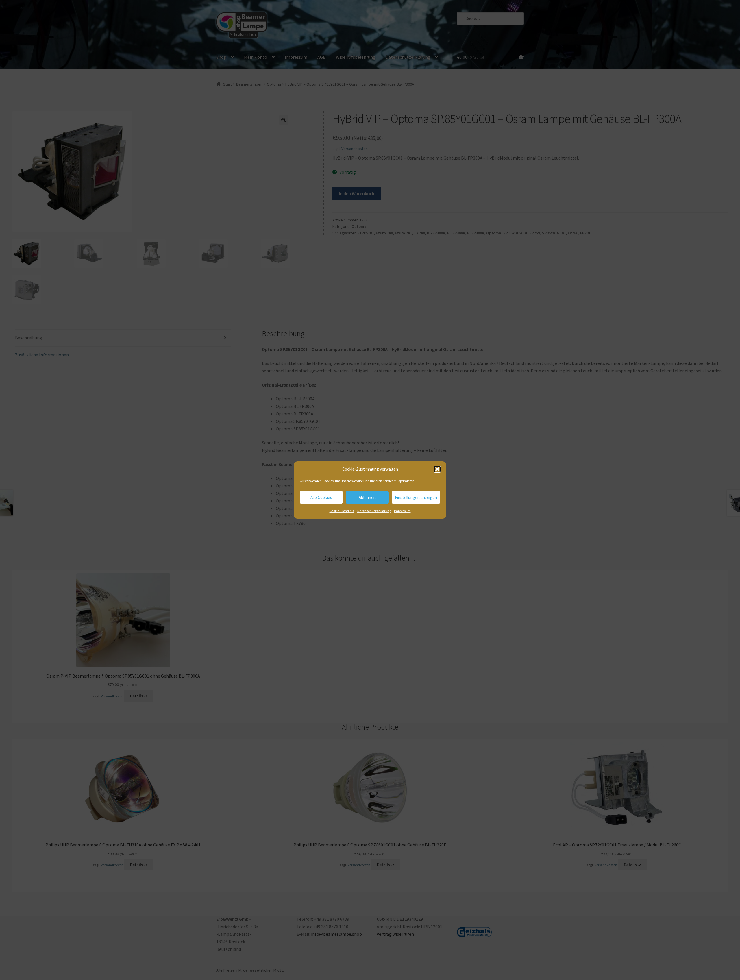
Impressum (402, 511)
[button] (437, 469)
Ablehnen (367, 497)
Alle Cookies (321, 497)
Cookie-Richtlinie (342, 511)
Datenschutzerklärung (374, 511)
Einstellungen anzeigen (416, 497)
